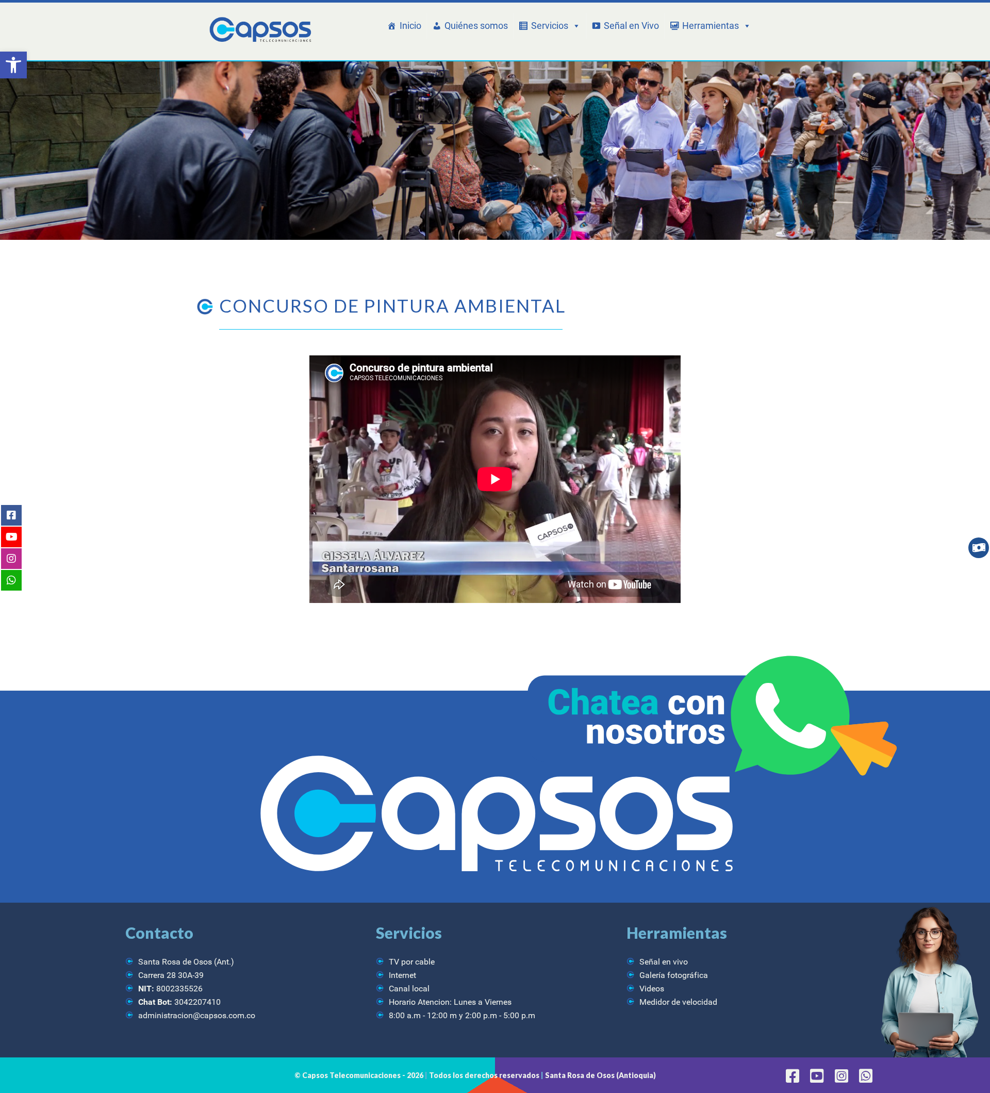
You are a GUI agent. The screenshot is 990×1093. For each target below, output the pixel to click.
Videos (651, 988)
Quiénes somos (476, 25)
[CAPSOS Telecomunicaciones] (259, 30)
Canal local (409, 988)
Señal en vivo (663, 962)
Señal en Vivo (631, 25)
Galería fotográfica (673, 975)
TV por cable (412, 962)
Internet (402, 975)
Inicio (410, 25)
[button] (13, 65)
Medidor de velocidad (678, 1002)
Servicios (549, 25)
